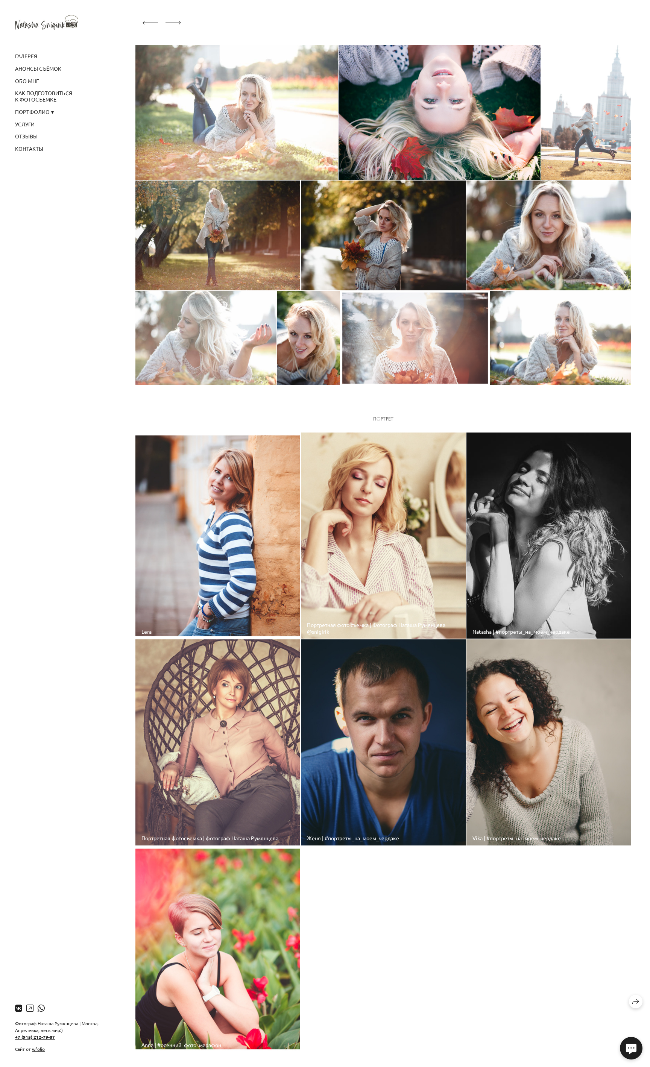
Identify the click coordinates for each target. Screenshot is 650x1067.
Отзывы (26, 136)
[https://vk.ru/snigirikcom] (18, 1008)
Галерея (26, 56)
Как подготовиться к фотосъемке (43, 96)
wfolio (38, 1049)
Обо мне (27, 80)
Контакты (29, 148)
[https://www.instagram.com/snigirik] (29, 1008)
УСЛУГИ (25, 124)
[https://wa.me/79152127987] (41, 1008)
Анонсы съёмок (38, 68)
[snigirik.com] (46, 22)
